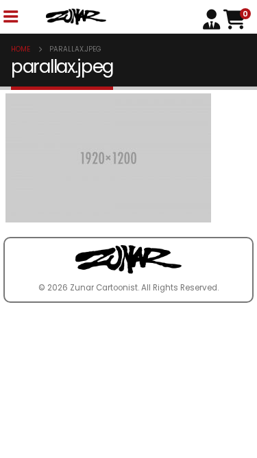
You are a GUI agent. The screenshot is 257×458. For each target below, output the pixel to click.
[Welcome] (213, 18)
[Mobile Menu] (10, 16)
